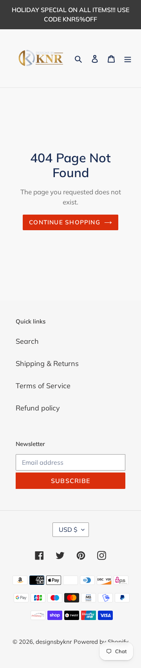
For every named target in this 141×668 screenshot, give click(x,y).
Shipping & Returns (47, 363)
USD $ (68, 529)
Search (27, 341)
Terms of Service (43, 385)
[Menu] (127, 58)
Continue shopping (64, 222)
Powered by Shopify (101, 641)
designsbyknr (54, 641)
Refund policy (38, 407)
